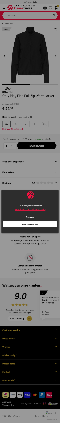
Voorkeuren (30, 217)
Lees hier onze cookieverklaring (30, 209)
